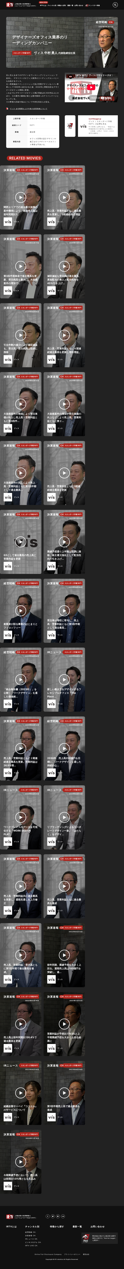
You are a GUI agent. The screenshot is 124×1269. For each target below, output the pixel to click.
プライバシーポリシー (72, 1254)
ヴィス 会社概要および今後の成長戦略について (28, 109)
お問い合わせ (78, 5)
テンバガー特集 (94, 5)
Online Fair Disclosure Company (48, 1254)
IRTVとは (43, 5)
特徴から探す (62, 5)
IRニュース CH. (31, 1239)
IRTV (117, 117)
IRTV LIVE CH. (31, 1246)
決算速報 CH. (30, 1235)
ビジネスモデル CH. (33, 1242)
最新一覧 (70, 5)
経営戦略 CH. (30, 1232)
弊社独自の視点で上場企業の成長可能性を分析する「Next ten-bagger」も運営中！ (104, 1238)
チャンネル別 (52, 5)
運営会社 (86, 1254)
